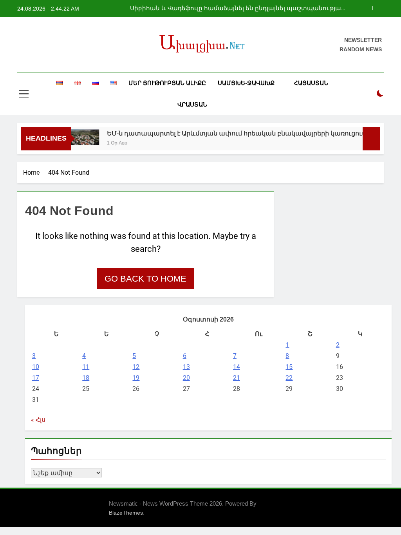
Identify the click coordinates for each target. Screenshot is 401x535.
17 (35, 377)
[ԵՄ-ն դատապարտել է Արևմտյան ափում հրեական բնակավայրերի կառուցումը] (78, 137)
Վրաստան (192, 104)
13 (186, 367)
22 (289, 377)
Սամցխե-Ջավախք (246, 83)
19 (135, 377)
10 (35, 367)
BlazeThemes (126, 513)
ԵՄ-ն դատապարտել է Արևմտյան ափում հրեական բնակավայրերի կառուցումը (232, 133)
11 (85, 367)
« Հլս (38, 419)
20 (186, 377)
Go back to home (145, 279)
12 (135, 367)
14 (236, 367)
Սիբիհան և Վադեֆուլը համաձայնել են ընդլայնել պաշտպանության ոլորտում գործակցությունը (237, 8)
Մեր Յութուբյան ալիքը (167, 83)
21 (236, 377)
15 (289, 367)
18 (85, 377)
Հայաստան (311, 83)
